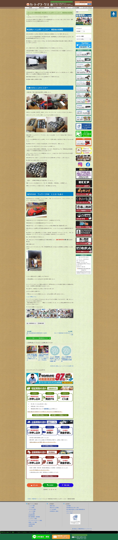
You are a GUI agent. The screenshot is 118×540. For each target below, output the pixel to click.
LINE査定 (51, 485)
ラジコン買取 (32, 513)
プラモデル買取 (32, 509)
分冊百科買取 (32, 524)
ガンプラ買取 (32, 511)
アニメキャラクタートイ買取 (35, 520)
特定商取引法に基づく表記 (73, 507)
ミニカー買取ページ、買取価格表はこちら (38, 338)
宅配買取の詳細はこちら (41, 415)
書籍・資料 (80, 117)
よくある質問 (53, 509)
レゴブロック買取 (33, 518)
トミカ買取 (31, 507)
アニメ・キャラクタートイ (82, 88)
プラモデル (80, 64)
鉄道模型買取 (32, 515)
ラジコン (79, 76)
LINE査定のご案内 (54, 511)
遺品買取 (31, 526)
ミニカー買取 (32, 505)
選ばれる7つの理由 (54, 507)
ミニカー (79, 52)
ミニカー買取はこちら (31, 296)
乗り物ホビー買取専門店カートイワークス (82, 528)
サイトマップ (70, 511)
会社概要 (69, 505)
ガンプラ (79, 70)
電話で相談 (66, 485)
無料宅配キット (47, 408)
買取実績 (34, 498)
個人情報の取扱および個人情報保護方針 (76, 509)
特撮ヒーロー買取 (33, 522)
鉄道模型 (79, 105)
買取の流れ (52, 505)
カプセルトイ (80, 99)
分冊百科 (79, 111)
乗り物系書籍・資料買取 (34, 516)
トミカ (79, 58)
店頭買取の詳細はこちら (50, 476)
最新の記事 (41, 323)
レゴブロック (80, 82)
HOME (29, 498)
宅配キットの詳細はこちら (60, 415)
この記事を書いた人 (32, 323)
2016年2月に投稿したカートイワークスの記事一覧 (61, 366)
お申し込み (35, 485)
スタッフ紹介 (70, 513)
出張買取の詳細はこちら (50, 446)
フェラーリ (80, 141)
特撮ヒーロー (80, 94)
